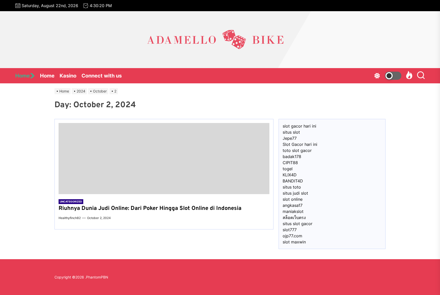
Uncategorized (71, 201)
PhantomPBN (97, 277)
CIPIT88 (290, 162)
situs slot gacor (297, 223)
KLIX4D (290, 174)
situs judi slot (295, 193)
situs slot (291, 132)
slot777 (290, 229)
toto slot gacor (297, 150)
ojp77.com (292, 235)
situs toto (292, 187)
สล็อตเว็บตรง (294, 217)
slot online (292, 199)
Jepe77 (290, 138)
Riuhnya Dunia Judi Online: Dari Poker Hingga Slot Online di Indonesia (150, 208)
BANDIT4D (293, 180)
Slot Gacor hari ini (300, 144)
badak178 (292, 156)
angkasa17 (292, 205)
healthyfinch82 (70, 218)
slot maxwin (294, 241)
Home (22, 76)
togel (288, 168)
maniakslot (293, 211)
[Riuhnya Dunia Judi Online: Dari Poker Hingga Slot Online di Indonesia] (164, 158)
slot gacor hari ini (299, 126)
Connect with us (101, 76)
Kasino (68, 76)
